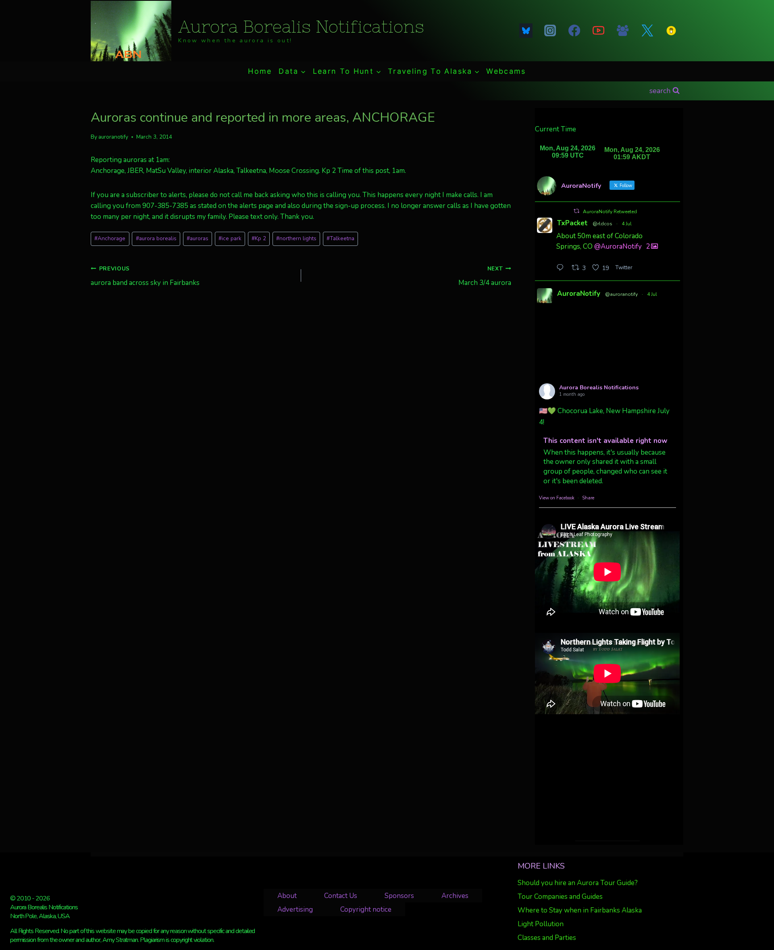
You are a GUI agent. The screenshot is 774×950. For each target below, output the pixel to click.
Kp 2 (259, 238)
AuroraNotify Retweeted (610, 211)
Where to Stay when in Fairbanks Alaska (580, 910)
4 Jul (627, 223)
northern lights (296, 238)
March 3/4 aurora (484, 276)
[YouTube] (598, 30)
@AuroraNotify (618, 246)
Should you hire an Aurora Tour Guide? (578, 883)
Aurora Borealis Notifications (599, 387)
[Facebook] (574, 30)
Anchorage (109, 238)
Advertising (295, 909)
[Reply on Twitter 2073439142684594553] (562, 268)
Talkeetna (340, 238)
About (287, 895)
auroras (197, 238)
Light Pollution (541, 924)
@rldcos (602, 223)
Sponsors (399, 895)
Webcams (506, 71)
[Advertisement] (607, 777)
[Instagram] (550, 30)
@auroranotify (621, 294)
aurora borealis (156, 238)
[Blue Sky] (525, 30)
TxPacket (572, 223)
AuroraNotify (578, 293)
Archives (454, 895)
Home (260, 71)
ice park (229, 238)
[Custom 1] (671, 30)
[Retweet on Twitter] (576, 211)
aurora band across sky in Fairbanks (145, 276)
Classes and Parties (547, 937)
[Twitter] (647, 30)
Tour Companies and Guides (560, 896)
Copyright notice (365, 909)
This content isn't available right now (605, 440)
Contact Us (340, 895)
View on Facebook (556, 498)
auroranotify (113, 137)
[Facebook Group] (623, 30)
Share (588, 498)
